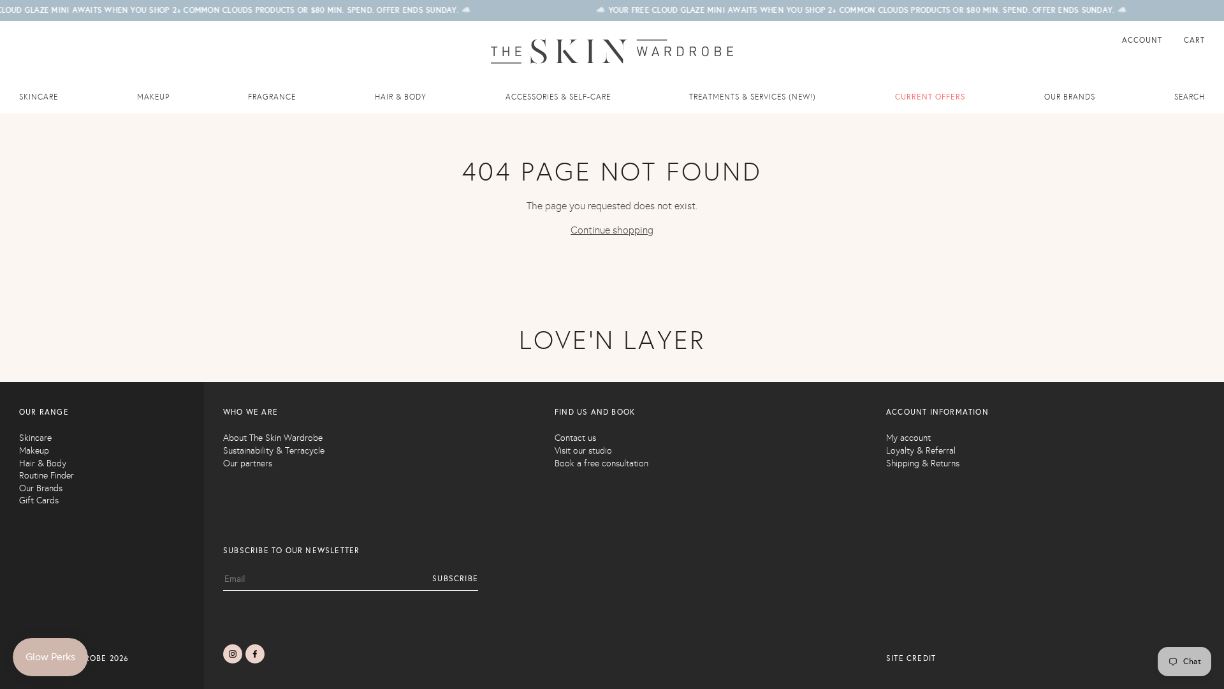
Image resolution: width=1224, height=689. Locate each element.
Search (1189, 97)
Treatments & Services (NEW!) (752, 97)
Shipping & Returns (922, 463)
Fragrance (272, 97)
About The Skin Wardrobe (273, 438)
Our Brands (40, 488)
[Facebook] (255, 653)
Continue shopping (612, 230)
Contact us (575, 438)
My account (908, 438)
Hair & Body (400, 97)
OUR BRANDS (1069, 97)
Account (1143, 40)
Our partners (247, 463)
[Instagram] (232, 653)
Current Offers (930, 97)
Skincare (38, 97)
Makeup (153, 97)
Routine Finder (46, 475)
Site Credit (911, 658)
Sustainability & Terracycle (273, 450)
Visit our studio (583, 450)
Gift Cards (39, 500)
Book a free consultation (601, 463)
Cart (1194, 40)
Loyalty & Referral (921, 450)
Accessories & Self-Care (558, 97)
